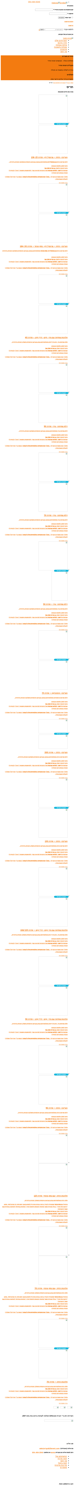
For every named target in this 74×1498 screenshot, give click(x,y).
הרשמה (70, 25)
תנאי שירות (62, 1458)
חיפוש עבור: (68, 29)
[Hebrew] (56, 3)
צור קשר (63, 51)
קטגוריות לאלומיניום (59, 82)
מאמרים (63, 1467)
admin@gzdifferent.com (49, 1448)
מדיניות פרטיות (61, 1465)
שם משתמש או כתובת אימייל (63, 10)
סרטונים (63, 49)
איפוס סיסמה (68, 21)
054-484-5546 (37, 1452)
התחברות (61, 17)
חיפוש (42, 29)
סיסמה (70, 14)
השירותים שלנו (61, 40)
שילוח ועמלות (61, 45)
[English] (63, 3)
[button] (39, 30)
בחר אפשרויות (63, 183)
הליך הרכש (62, 43)
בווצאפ (53, 1452)
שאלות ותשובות (60, 47)
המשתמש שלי (61, 1456)
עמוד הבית (70, 82)
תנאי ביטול (62, 1463)
